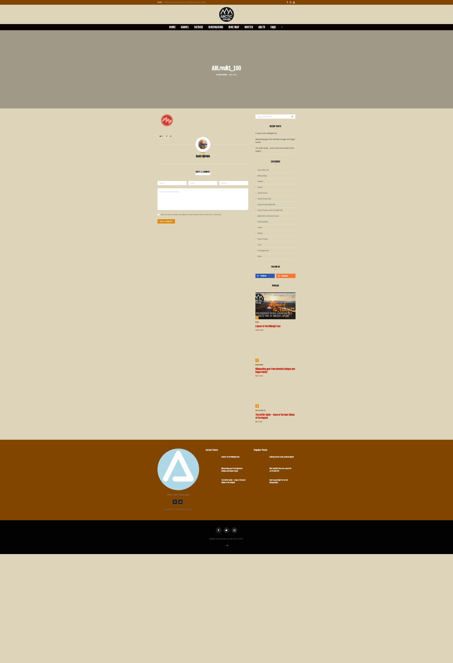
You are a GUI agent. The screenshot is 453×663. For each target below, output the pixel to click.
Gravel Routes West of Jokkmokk (270, 210)
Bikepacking (215, 27)
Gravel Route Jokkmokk (266, 204)
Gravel (185, 27)
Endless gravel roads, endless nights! (281, 457)
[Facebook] (219, 530)
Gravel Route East (264, 199)
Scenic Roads (263, 239)
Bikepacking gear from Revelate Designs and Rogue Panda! (185, 2)
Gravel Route (262, 193)
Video (260, 256)
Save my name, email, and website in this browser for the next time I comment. (191, 214)
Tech (259, 245)
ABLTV (261, 27)
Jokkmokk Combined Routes (268, 216)
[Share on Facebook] (145, 123)
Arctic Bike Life (263, 170)
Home (172, 27)
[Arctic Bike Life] (226, 14)
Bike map (234, 27)
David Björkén (222, 75)
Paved (260, 227)
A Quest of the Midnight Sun (266, 133)
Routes (249, 27)
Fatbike (198, 27)
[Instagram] (234, 530)
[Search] (281, 27)
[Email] (145, 129)
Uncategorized (263, 250)
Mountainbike (263, 222)
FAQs (273, 27)
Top (227, 546)
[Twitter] (226, 530)
